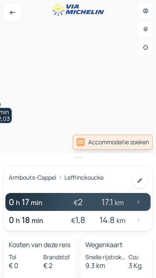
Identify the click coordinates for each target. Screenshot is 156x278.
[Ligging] (146, 47)
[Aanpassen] (139, 180)
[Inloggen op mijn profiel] (146, 10)
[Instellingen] (146, 29)
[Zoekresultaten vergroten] (78, 157)
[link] (113, 142)
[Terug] (12, 12)
